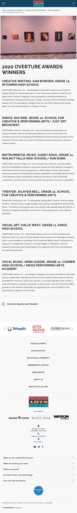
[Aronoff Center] (18, 418)
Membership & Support (38, 365)
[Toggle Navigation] (3, 4)
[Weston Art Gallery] (61, 417)
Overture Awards (53, 10)
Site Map (19, 503)
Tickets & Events (38, 344)
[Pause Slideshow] (74, 18)
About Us (38, 379)
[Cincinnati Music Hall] (41, 418)
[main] (38, 164)
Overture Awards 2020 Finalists (22, 304)
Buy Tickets (38, 442)
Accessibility (48, 503)
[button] (4, 37)
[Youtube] (35, 447)
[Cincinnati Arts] (38, 4)
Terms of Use (28, 503)
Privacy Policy (38, 503)
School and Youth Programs (35, 10)
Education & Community (15, 10)
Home (4, 10)
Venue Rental (38, 372)
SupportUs (38, 491)
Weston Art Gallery (38, 387)
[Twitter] (39, 447)
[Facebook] (42, 447)
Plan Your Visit (38, 351)
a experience (12, 507)
